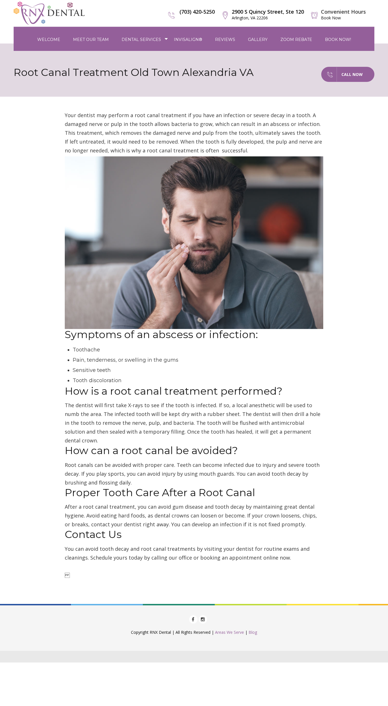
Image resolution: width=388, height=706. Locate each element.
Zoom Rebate (296, 39)
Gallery (258, 39)
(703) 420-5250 (197, 11)
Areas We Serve (229, 632)
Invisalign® (188, 39)
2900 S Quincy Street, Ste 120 (268, 14)
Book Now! (338, 39)
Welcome (48, 39)
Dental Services (141, 39)
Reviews (225, 39)
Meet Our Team (91, 39)
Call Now (352, 74)
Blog (253, 632)
